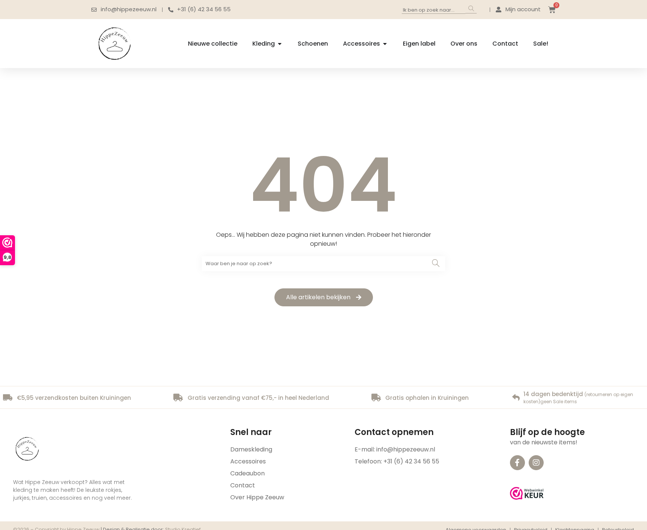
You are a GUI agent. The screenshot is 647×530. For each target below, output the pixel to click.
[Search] (471, 8)
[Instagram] (536, 462)
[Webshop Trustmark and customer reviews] (527, 493)
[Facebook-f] (517, 462)
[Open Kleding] (280, 43)
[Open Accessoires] (385, 43)
